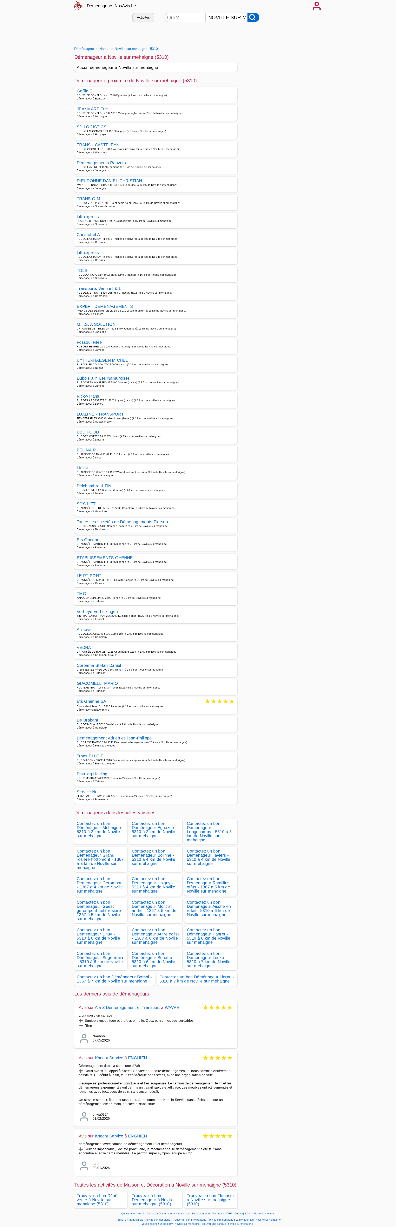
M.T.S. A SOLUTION (96, 324)
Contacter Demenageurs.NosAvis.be (168, 1213)
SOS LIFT (86, 503)
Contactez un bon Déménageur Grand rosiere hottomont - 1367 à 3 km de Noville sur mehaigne (100, 859)
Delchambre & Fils (94, 486)
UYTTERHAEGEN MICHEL (102, 360)
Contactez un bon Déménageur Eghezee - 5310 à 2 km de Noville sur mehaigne (154, 829)
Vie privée (218, 1213)
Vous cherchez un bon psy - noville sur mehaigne (171, 1223)
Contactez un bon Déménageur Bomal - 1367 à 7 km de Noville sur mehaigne (114, 979)
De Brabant (87, 720)
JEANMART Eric (92, 109)
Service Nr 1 (88, 792)
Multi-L (83, 468)
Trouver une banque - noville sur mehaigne (227, 1223)
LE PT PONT (89, 575)
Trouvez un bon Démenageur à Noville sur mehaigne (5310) (152, 1199)
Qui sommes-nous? (132, 1213)
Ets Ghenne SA (91, 702)
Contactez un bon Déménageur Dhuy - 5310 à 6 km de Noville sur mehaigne (98, 936)
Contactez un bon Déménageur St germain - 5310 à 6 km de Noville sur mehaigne (100, 959)
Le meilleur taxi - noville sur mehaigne (258, 1219)
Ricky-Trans (88, 396)
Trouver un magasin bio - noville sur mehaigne (142, 1219)
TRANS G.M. (89, 198)
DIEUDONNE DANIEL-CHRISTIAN (109, 180)
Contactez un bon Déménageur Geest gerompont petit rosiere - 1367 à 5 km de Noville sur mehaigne (100, 910)
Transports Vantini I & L (99, 288)
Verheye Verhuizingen (97, 611)
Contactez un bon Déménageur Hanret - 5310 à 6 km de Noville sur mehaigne (208, 936)
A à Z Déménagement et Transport (127, 1007)
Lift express (88, 216)
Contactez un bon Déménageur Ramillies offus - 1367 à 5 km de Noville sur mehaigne (208, 884)
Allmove (84, 629)
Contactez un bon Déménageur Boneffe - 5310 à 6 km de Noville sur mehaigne (153, 959)
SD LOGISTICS (91, 127)
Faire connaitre (201, 1213)
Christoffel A (88, 234)
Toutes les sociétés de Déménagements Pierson (122, 521)
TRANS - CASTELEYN (98, 144)
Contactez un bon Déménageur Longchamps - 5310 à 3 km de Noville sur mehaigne (209, 831)
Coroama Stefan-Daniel (99, 665)
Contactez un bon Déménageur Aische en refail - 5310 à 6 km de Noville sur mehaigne (209, 908)
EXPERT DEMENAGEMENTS (105, 306)
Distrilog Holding (92, 774)
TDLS (82, 270)
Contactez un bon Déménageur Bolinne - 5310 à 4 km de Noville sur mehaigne (153, 857)
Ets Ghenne (88, 539)
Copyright (240, 1213)
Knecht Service (109, 1058)
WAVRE (172, 1007)
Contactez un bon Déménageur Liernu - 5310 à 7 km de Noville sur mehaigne (197, 979)
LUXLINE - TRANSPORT (100, 414)
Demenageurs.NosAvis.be (111, 6)
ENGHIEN (137, 1058)
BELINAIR (86, 450)
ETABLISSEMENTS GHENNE (105, 557)
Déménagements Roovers (101, 162)
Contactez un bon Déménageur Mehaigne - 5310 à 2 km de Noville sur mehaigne (100, 829)
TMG (81, 593)
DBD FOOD (88, 432)
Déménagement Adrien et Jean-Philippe (114, 738)
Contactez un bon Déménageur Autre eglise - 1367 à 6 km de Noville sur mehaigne (156, 936)
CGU (229, 1213)
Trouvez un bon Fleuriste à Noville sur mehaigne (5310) (210, 1199)
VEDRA (84, 647)
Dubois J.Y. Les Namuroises (103, 378)
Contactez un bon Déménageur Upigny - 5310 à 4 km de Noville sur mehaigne (153, 884)
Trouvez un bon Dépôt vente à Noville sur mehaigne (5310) (98, 1199)
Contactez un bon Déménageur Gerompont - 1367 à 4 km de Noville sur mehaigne (100, 884)
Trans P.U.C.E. (91, 756)
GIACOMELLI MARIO (97, 683)
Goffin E (84, 91)
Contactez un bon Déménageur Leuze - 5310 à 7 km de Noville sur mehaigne (208, 959)
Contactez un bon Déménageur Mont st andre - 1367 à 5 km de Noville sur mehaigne (154, 908)
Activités (143, 17)
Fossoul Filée (89, 342)
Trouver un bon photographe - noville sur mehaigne (202, 1219)
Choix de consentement (261, 1213)
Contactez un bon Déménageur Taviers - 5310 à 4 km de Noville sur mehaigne (208, 857)
